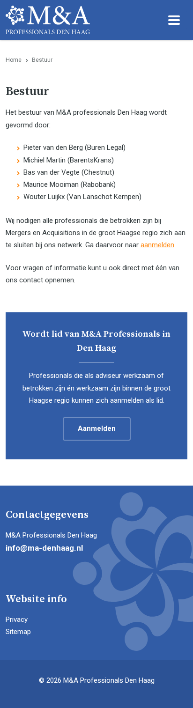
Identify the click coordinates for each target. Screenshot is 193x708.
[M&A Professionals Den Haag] (48, 19)
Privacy (17, 619)
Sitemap (18, 631)
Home (14, 60)
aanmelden (157, 245)
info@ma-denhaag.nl (44, 548)
